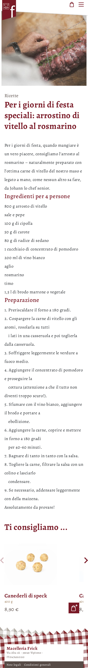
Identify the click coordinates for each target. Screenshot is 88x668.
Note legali (14, 664)
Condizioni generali (37, 664)
